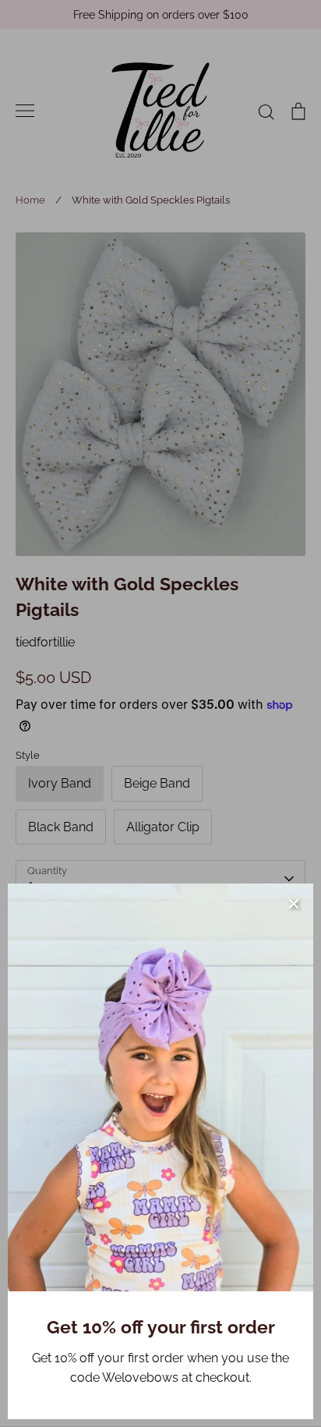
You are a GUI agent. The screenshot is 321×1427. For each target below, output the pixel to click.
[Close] (294, 903)
